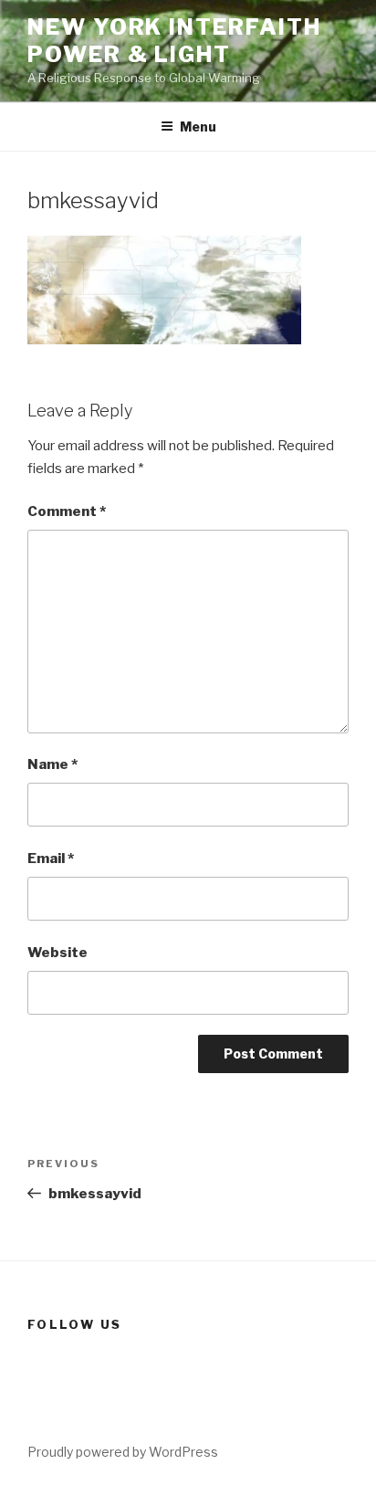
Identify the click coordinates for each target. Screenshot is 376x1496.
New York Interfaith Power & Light (173, 41)
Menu (198, 126)
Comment (66, 511)
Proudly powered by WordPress (122, 1451)
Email (50, 858)
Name (52, 764)
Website (57, 952)
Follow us (74, 1324)
